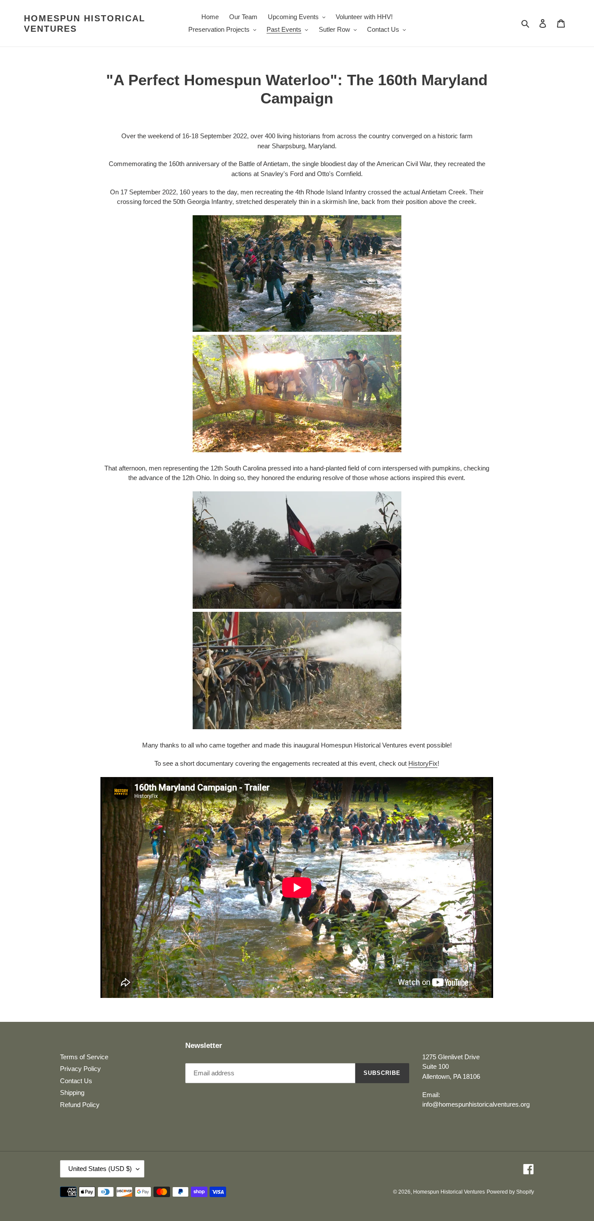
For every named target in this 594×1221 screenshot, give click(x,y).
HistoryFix (422, 763)
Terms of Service (84, 1057)
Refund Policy (80, 1104)
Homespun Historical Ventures (84, 23)
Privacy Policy (80, 1068)
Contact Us (76, 1080)
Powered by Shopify (510, 1192)
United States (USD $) (100, 1168)
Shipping (72, 1092)
